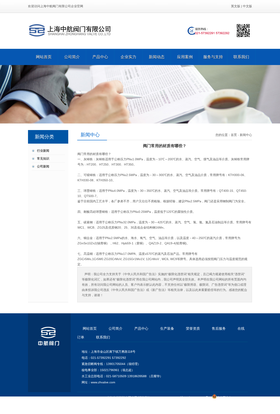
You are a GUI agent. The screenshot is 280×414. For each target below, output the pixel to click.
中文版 (247, 6)
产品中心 (100, 57)
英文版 (235, 6)
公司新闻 (43, 166)
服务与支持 (213, 57)
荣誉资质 (193, 328)
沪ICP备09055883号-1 (195, 397)
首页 (234, 135)
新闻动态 (156, 57)
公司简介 (72, 57)
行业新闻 (43, 150)
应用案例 (185, 57)
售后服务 (219, 328)
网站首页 (44, 57)
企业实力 (128, 57)
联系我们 (241, 57)
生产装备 (167, 328)
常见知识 (43, 158)
